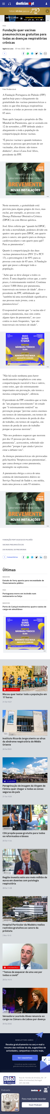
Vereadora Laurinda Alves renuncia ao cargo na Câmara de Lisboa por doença (24, 1017)
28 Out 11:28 (7, 888)
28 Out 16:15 (7, 979)
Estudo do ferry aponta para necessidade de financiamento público (23, 582)
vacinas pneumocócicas (13, 544)
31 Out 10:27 (7, 702)
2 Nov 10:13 (7, 935)
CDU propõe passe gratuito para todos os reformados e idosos (24, 834)
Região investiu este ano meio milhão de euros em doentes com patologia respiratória (25, 880)
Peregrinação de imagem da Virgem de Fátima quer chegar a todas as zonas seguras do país (24, 789)
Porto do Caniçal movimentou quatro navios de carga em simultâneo (24, 608)
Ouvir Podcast (35, 1104)
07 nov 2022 (23, 48)
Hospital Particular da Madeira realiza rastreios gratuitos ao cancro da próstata (24, 928)
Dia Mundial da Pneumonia (14, 549)
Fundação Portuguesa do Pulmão (18, 539)
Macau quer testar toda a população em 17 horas (25, 695)
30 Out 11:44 (7, 840)
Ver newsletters (25, 1057)
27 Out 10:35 (7, 796)
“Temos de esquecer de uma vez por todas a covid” (22, 973)
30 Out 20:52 (7, 1023)
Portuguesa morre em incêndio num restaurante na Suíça (19, 595)
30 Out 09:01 (7, 749)
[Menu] (3, 3)
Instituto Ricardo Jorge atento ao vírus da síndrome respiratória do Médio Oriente (24, 741)
